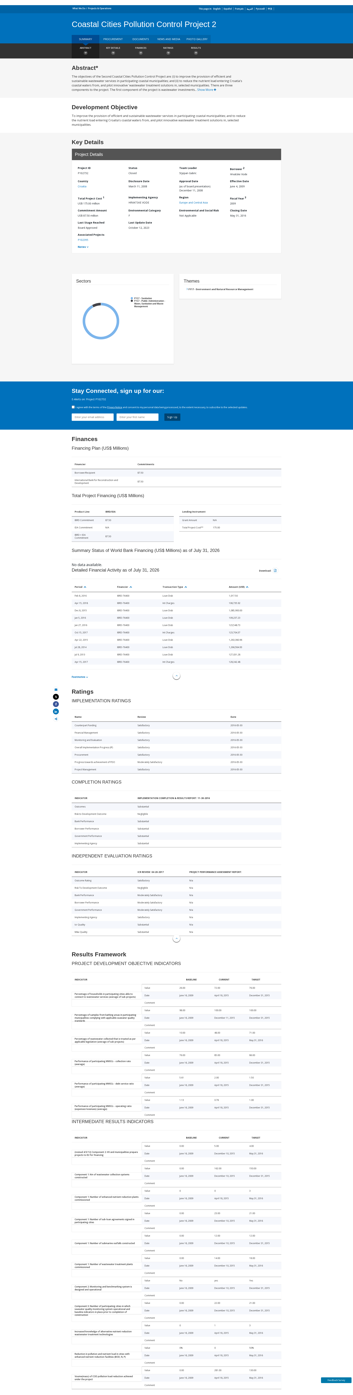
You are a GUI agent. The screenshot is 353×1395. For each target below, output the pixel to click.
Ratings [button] (168, 47)
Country (83, 181)
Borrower (237, 168)
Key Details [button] (113, 47)
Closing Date (238, 210)
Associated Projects (91, 234)
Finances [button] (140, 47)
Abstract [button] (85, 47)
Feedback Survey (336, 1380)
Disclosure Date (139, 181)
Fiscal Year (238, 198)
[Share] (56, 704)
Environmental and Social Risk (199, 210)
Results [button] (196, 47)
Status (133, 168)
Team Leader (188, 168)
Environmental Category (145, 210)
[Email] (56, 689)
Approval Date (188, 181)
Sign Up (172, 417)
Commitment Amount (92, 210)
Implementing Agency (143, 197)
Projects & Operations (99, 8)
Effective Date (239, 181)
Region (183, 197)
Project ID (84, 168)
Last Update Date (140, 222)
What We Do (78, 8)
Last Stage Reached (91, 222)
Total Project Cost (91, 198)
